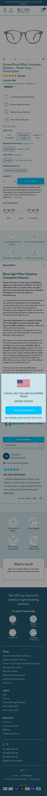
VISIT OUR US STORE (23, 410)
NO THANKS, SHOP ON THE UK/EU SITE (23, 418)
